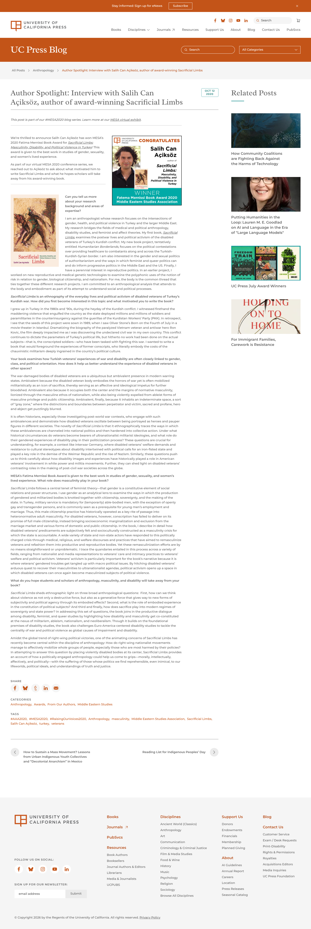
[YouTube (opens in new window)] (238, 20)
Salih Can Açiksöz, (24, 724)
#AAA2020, (19, 719)
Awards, (40, 704)
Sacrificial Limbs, (199, 719)
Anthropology (43, 70)
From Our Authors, (61, 704)
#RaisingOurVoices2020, (68, 719)
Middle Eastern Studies (95, 704)
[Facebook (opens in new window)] (215, 20)
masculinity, (121, 719)
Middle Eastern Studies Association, (158, 719)
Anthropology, (21, 704)
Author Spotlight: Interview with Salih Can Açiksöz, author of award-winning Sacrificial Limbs (132, 70)
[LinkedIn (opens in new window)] (246, 20)
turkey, (44, 724)
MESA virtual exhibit (125, 120)
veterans (57, 724)
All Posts (18, 70)
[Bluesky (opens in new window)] (223, 20)
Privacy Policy (150, 917)
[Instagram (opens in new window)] (230, 20)
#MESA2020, (38, 719)
